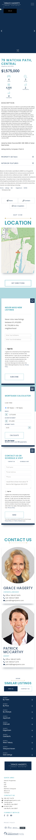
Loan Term (8, 403)
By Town (6, 700)
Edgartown (19, 188)
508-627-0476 (9, 798)
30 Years (10, 408)
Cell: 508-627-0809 (12, 598)
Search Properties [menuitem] (10, 780)
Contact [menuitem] (7, 793)
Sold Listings (7, 755)
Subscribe (14, 377)
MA (12, 188)
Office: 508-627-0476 (12, 595)
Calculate (14, 435)
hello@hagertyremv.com (12, 800)
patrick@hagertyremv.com (15, 664)
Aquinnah (6, 718)
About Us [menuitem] (7, 791)
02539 (25, 188)
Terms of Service (18, 521)
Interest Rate (9, 424)
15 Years (19, 408)
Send (14, 515)
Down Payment (10, 418)
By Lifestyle (7, 712)
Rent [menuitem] (5, 787)
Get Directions (18, 283)
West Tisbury (8, 742)
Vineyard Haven (9, 749)
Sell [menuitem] (5, 785)
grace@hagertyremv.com (14, 600)
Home (1, 188)
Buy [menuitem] (5, 783)
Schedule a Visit (24, 461)
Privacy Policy (11, 507)
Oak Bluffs (7, 736)
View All (11, 689)
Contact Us (11, 461)
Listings (7, 188)
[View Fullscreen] (3, 236)
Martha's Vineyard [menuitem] (10, 789)
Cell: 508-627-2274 (12, 662)
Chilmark (6, 724)
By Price (6, 706)
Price (6, 411)
